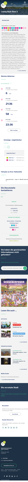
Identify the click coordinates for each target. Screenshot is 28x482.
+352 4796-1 (5, 458)
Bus (2, 196)
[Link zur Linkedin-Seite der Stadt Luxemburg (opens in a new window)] (14, 428)
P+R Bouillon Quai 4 (14, 227)
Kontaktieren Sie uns (9, 465)
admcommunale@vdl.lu (8, 460)
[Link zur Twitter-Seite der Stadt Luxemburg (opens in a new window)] (6, 428)
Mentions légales (4, 470)
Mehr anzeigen (14, 130)
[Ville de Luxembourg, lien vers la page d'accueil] (4, 7)
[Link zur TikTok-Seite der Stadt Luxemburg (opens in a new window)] (17, 428)
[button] (5, 147)
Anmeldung (15, 414)
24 (16, 225)
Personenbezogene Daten (13, 470)
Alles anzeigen (22, 70)
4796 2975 (15, 210)
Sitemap (18, 469)
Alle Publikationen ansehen (8, 379)
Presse (2, 469)
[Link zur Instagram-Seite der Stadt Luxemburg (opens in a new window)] (8, 428)
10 (11, 225)
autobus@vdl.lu (14, 208)
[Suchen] (25, 268)
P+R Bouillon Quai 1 (14, 223)
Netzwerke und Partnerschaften (10, 469)
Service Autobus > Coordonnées (14, 221)
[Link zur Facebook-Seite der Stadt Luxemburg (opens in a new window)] (3, 428)
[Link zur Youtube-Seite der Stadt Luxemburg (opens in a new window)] (11, 428)
